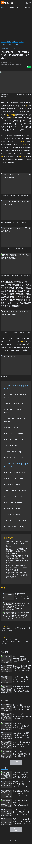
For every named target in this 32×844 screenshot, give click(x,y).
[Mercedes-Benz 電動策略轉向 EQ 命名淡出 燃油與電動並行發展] (6, 735)
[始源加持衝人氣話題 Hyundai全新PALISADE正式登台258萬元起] (8, 615)
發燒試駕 (12, 7)
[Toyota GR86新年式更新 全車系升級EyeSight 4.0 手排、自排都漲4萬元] (6, 784)
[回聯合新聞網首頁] (2, 2)
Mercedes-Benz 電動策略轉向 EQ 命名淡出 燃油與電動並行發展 (21, 735)
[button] (29, 2)
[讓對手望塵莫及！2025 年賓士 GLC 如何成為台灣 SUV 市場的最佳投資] (6, 726)
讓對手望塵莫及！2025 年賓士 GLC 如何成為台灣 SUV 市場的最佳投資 (22, 725)
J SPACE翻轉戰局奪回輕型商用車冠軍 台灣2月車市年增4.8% (21, 744)
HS (19, 48)
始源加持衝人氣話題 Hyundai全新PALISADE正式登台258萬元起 (17, 544)
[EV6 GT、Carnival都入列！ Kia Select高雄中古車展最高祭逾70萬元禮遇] (6, 821)
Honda (4, 45)
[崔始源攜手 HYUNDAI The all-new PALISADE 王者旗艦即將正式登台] (6, 803)
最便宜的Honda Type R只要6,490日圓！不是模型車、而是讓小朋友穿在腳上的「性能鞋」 (22, 679)
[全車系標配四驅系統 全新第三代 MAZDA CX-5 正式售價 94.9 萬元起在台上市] (6, 775)
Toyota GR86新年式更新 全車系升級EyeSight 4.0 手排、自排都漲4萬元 (17, 551)
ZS (14, 48)
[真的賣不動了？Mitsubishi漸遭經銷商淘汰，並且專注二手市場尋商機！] (6, 707)
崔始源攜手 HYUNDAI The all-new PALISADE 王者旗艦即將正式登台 (17, 575)
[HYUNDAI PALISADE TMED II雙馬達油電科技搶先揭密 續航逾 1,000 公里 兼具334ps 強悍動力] (6, 812)
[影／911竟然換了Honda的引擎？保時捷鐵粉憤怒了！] (6, 717)
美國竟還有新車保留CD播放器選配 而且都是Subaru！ (22, 605)
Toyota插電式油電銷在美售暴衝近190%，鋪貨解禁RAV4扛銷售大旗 (22, 668)
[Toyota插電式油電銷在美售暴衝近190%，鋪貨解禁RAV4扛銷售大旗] (6, 668)
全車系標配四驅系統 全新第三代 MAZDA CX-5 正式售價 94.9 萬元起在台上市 (22, 774)
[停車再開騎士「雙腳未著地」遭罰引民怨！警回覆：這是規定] (6, 754)
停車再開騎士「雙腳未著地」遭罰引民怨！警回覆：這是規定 (22, 753)
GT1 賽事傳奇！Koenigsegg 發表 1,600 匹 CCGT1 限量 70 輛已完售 (21, 596)
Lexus (16, 45)
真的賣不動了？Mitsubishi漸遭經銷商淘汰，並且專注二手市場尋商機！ (22, 707)
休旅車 (15, 41)
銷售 (8, 41)
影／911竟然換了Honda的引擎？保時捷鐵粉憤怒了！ (22, 716)
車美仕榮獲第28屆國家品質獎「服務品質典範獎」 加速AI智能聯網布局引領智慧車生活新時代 (17, 559)
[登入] (26, 3)
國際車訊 (20, 7)
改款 (21, 41)
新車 (3, 41)
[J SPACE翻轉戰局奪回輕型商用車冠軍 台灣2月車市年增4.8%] (6, 745)
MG (10, 45)
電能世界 (27, 7)
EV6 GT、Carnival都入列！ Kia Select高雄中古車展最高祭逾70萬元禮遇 (17, 567)
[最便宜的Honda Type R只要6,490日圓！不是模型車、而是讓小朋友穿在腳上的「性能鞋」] (6, 679)
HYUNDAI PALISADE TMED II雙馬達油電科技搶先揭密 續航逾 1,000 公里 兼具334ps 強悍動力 (21, 812)
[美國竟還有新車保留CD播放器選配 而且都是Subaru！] (8, 606)
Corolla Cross (6, 48)
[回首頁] (8, 2)
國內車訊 (4, 7)
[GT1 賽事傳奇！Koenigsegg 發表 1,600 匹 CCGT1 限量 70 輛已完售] (8, 596)
